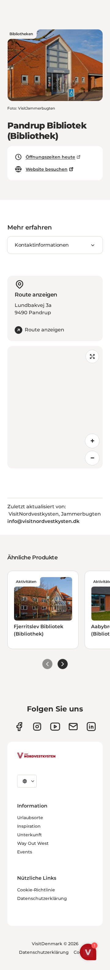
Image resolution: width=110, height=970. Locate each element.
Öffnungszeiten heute (50, 157)
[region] (55, 407)
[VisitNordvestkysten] (36, 756)
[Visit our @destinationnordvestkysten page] (55, 726)
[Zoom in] (92, 441)
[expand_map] (92, 356)
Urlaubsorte (30, 817)
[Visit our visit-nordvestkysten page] (91, 726)
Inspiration (29, 826)
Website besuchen (47, 169)
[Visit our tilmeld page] (73, 726)
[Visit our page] (19, 726)
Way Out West (33, 843)
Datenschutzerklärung (42, 898)
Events (24, 852)
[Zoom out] (92, 458)
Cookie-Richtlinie (36, 890)
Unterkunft (29, 835)
